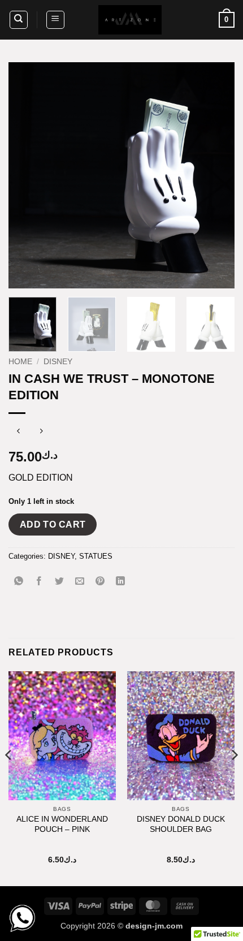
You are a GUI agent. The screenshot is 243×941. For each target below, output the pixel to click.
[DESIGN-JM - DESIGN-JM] (129, 20)
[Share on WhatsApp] (19, 581)
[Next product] (18, 432)
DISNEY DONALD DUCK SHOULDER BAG (181, 824)
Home (20, 361)
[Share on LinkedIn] (120, 581)
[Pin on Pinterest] (100, 581)
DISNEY (58, 361)
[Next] (216, 175)
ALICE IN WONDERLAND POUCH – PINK (62, 824)
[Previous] (27, 175)
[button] (55, 20)
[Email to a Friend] (80, 581)
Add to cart (53, 524)
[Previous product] (41, 432)
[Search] (19, 20)
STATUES (95, 556)
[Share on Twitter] (59, 581)
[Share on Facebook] (39, 581)
